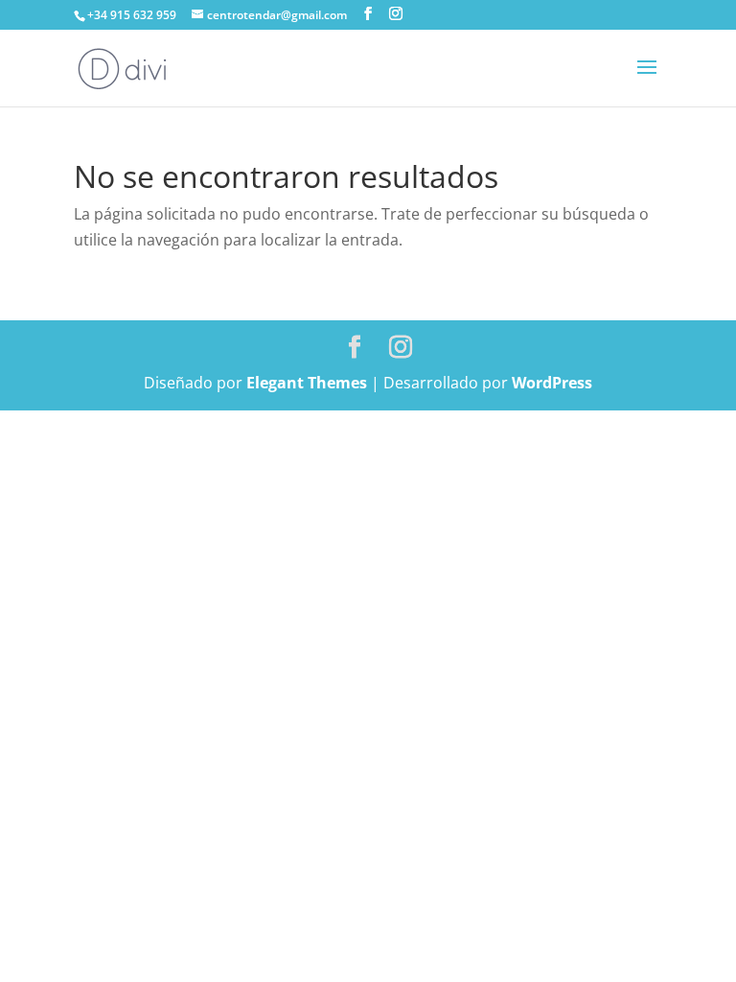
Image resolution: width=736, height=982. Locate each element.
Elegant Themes (306, 382)
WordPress (552, 382)
